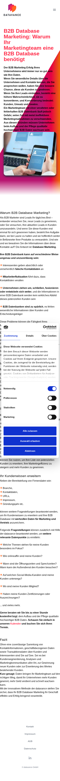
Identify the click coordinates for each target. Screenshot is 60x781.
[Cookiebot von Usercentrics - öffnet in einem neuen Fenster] (43, 327)
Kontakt (30, 726)
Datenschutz (30, 748)
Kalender (15, 623)
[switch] (52, 398)
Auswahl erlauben (30, 441)
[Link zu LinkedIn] (30, 758)
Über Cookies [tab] (49, 335)
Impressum (30, 734)
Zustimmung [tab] (11, 335)
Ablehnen (30, 451)
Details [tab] (30, 335)
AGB (30, 741)
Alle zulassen (30, 431)
